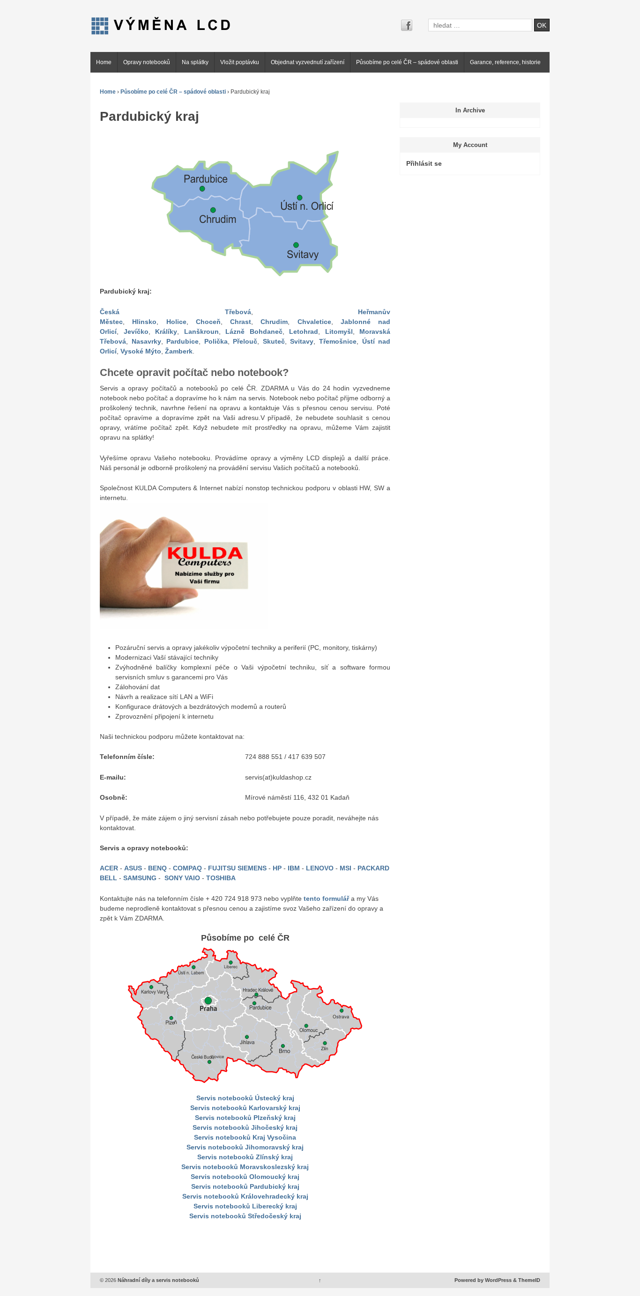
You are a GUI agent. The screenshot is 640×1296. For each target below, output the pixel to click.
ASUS (134, 868)
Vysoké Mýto (140, 351)
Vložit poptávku (239, 62)
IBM (295, 868)
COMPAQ (188, 868)
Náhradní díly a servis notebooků (157, 1280)
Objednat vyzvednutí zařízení (307, 62)
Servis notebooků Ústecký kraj (245, 1098)
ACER (110, 868)
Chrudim (274, 321)
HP (278, 868)
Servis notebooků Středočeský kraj (245, 1216)
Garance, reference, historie (505, 62)
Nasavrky (146, 341)
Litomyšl (339, 331)
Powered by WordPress (483, 1280)
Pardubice (182, 341)
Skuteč (274, 341)
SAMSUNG (140, 878)
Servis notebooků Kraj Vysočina (245, 1137)
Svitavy (301, 341)
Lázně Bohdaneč (254, 331)
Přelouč (245, 341)
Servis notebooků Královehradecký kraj (245, 1196)
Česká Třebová (175, 312)
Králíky (166, 331)
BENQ (158, 868)
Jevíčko (136, 331)
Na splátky (195, 62)
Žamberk (179, 351)
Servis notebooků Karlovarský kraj (245, 1108)
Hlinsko (144, 321)
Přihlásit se (424, 163)
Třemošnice (338, 341)
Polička (216, 341)
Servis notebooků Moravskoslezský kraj (245, 1167)
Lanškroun (201, 331)
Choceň (208, 321)
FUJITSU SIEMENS (237, 868)
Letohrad (303, 331)
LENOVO (320, 868)
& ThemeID (526, 1280)
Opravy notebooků (146, 62)
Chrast (240, 321)
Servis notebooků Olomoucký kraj (245, 1176)
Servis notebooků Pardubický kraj (245, 1186)
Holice (176, 321)
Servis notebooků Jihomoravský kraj (245, 1147)
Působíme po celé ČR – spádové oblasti (407, 62)
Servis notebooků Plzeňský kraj (245, 1117)
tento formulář (326, 898)
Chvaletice (314, 321)
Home (104, 62)
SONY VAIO (182, 878)
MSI (346, 868)
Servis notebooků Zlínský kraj (245, 1157)
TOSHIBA (221, 878)
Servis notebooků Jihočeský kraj (245, 1127)
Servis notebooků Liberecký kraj (245, 1206)
